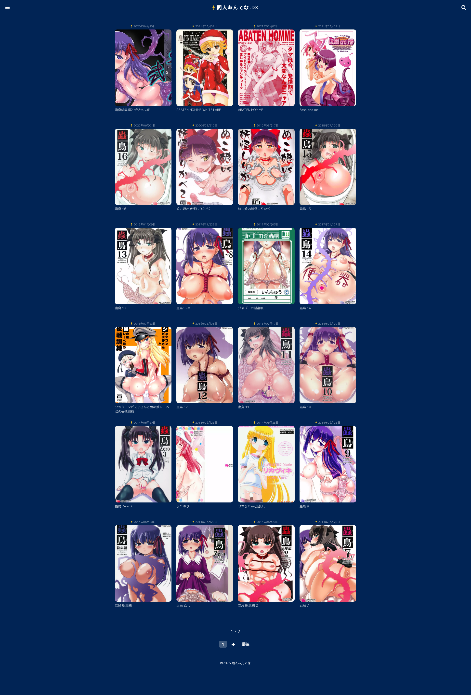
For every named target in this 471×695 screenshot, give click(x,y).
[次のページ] (233, 644)
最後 (246, 644)
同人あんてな (241, 663)
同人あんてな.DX (238, 7)
